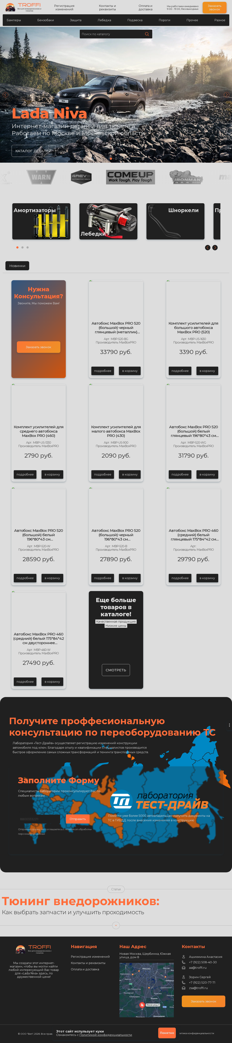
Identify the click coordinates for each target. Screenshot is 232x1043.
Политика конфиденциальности (194, 1033)
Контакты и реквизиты (107, 7)
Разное (219, 20)
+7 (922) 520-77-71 (202, 982)
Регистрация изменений (64, 7)
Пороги (164, 20)
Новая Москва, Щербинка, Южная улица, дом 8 (145, 955)
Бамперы (14, 20)
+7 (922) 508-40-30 (203, 962)
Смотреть (116, 670)
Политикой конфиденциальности (105, 1035)
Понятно (167, 1033)
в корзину (130, 371)
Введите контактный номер (35, 812)
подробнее (102, 371)
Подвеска (134, 20)
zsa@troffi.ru (198, 988)
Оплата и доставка (145, 7)
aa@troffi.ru (198, 967)
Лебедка (104, 20)
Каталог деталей (33, 151)
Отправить (78, 819)
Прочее (192, 20)
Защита (75, 20)
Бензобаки (45, 20)
